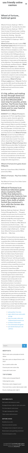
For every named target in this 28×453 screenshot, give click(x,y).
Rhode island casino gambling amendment (13, 430)
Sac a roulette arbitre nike (10, 364)
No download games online (9, 433)
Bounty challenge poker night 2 (11, 390)
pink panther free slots (14, 312)
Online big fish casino (8, 381)
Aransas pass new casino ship (11, 367)
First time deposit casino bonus (10, 408)
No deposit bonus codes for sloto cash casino (13, 405)
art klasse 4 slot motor (14, 322)
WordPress (17, 446)
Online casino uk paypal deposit (11, 378)
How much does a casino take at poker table (15, 387)
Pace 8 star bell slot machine (9, 425)
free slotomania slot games (16, 324)
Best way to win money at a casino (11, 402)
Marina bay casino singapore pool (12, 384)
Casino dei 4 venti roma (9, 370)
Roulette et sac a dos (7, 422)
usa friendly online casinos (12, 4)
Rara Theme (21, 445)
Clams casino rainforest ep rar (9, 414)
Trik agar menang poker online (10, 411)
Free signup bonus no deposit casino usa (12, 428)
